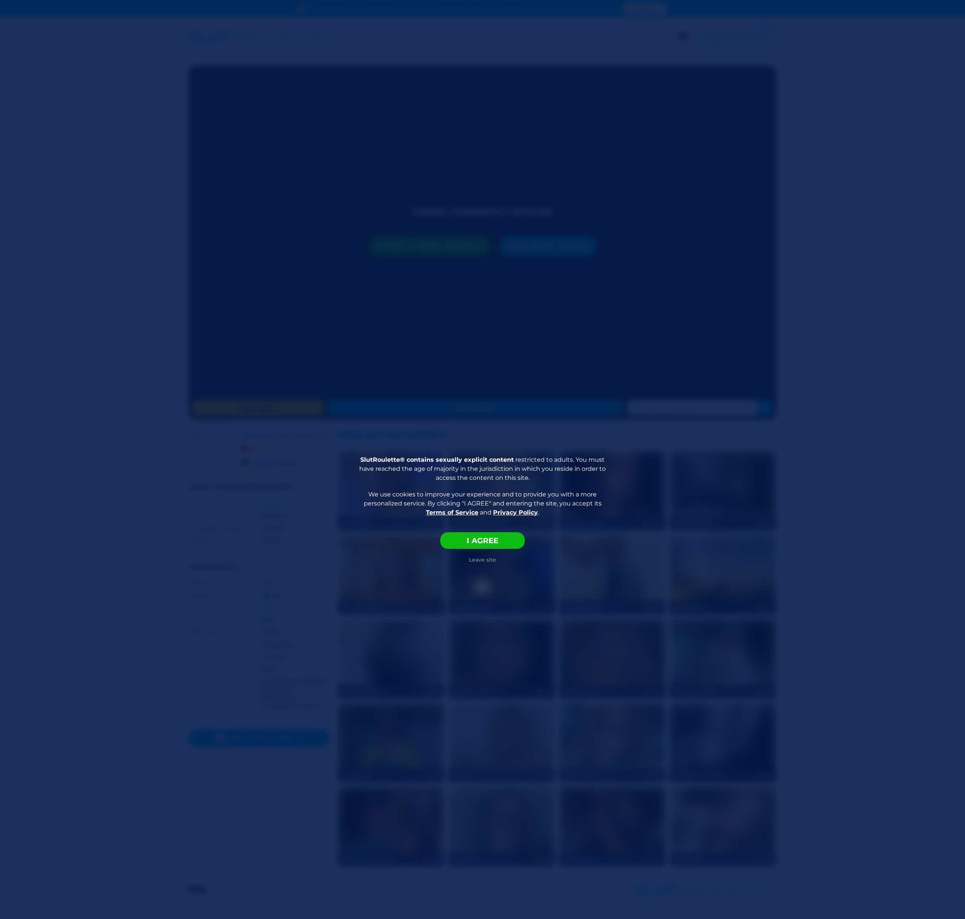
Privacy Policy (515, 512)
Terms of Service (452, 512)
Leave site (482, 559)
